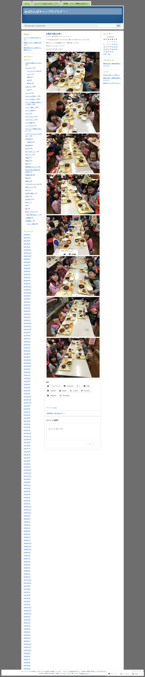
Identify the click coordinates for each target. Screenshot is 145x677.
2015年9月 (27, 296)
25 (114, 49)
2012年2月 (27, 427)
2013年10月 (27, 366)
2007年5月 (27, 598)
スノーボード (29, 126)
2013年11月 (27, 363)
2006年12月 (27, 607)
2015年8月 (27, 299)
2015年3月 (27, 314)
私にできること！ (30, 151)
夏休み (29, 83)
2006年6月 (27, 626)
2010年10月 (27, 476)
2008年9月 (27, 552)
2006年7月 (27, 623)
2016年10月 (27, 256)
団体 (26, 178)
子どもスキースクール (32, 184)
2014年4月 (27, 348)
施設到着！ (50, 413)
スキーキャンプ (30, 119)
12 (116, 44)
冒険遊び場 (28, 175)
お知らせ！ (28, 86)
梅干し (27, 202)
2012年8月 (27, 409)
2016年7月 (27, 265)
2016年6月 (27, 268)
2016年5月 (27, 271)
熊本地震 (28, 145)
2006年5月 (27, 629)
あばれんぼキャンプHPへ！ (111, 75)
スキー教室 (28, 122)
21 (106, 49)
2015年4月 (27, 311)
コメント (91, 444)
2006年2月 (27, 638)
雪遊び (27, 157)
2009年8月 (27, 519)
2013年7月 (27, 375)
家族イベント (29, 187)
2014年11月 (27, 326)
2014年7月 (27, 338)
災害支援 (28, 139)
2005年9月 (27, 653)
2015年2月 (27, 317)
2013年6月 (27, 378)
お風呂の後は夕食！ (54, 34)
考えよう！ (28, 154)
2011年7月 (27, 448)
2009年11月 (27, 509)
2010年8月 (27, 482)
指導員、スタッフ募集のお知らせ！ (76, 4)
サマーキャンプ (30, 116)
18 (114, 47)
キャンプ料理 (29, 110)
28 (106, 52)
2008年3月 (27, 571)
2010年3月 (27, 497)
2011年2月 (27, 464)
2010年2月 (27, 500)
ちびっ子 (28, 93)
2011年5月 (27, 454)
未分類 (27, 199)
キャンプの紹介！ (30, 99)
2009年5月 (27, 528)
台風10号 (30, 142)
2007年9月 (27, 586)
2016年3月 (27, 277)
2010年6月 (27, 488)
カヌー (29, 74)
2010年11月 (27, 473)
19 (116, 47)
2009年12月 (27, 506)
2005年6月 (27, 662)
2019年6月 (27, 234)
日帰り (27, 196)
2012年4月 (27, 421)
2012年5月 (27, 418)
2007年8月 (27, 589)
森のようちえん (30, 211)
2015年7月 (27, 302)
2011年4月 (27, 458)
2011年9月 (27, 442)
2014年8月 (27, 335)
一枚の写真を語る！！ (32, 215)
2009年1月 (27, 540)
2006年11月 (27, 610)
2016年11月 (27, 253)
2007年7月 (27, 592)
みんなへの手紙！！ (31, 96)
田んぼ (27, 148)
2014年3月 (27, 351)
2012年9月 (27, 406)
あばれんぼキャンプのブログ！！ (46, 11)
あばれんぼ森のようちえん (33, 63)
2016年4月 (27, 274)
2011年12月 (27, 433)
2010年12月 (27, 470)
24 (112, 49)
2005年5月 (27, 665)
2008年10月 (27, 549)
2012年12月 (27, 396)
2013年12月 (27, 360)
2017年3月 (27, 241)
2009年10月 (27, 513)
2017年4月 (27, 237)
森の (26, 208)
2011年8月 (27, 445)
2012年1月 (27, 430)
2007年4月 (27, 601)
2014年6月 (27, 341)
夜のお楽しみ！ (59, 413)
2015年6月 (27, 305)
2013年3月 (27, 387)
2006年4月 (27, 632)
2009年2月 (27, 537)
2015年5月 (27, 308)
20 (104, 49)
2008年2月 (27, 574)
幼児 (26, 190)
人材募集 (28, 218)
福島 (28, 77)
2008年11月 (27, 546)
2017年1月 (27, 247)
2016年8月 (27, 262)
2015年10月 (27, 293)
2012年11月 (27, 399)
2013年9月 (27, 369)
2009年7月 (27, 522)
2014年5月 (27, 344)
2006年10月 (27, 613)
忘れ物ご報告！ (30, 193)
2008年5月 (27, 565)
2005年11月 (27, 647)
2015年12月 (27, 286)
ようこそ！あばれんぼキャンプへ (46, 4)
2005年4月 (27, 668)
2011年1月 (27, 467)
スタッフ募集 (31, 224)
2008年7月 (27, 558)
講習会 (27, 161)
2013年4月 (27, 384)
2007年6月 (27, 595)
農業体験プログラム (31, 167)
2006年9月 (27, 616)
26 (116, 49)
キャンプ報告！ (30, 107)
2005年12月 (27, 644)
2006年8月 (27, 620)
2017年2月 (27, 244)
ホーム (27, 4)
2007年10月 (27, 583)
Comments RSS (40, 25)
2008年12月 (27, 543)
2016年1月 (27, 283)
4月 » (109, 54)
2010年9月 (27, 479)
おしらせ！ (28, 68)
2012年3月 (27, 424)
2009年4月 (27, 531)
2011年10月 (27, 439)
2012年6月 (27, 415)
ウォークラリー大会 (33, 71)
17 (112, 47)
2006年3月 (27, 635)
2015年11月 (27, 289)
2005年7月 (27, 659)
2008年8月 (27, 555)
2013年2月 (27, 390)
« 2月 (104, 54)
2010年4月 (27, 494)
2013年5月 (27, 381)
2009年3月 (27, 534)
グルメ (27, 113)
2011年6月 (27, 451)
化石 (28, 80)
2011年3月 (27, 461)
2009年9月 (27, 516)
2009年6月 (27, 525)
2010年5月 (27, 491)
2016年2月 (27, 280)
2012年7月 (27, 412)
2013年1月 (27, 393)
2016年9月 (27, 259)
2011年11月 (27, 436)
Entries (30, 25)
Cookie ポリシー (84, 673)
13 (104, 47)
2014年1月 (27, 357)
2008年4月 (27, 568)
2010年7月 (27, 485)
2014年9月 (27, 332)
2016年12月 (27, 250)
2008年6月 (27, 561)
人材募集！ (28, 221)
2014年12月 (27, 323)
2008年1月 (27, 577)
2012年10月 (27, 403)
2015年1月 (27, 320)
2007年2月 (27, 604)
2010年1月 (27, 503)
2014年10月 (27, 329)
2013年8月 (27, 372)
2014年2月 (27, 354)
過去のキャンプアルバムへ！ (112, 83)
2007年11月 (27, 580)
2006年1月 (27, 641)
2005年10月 (27, 650)
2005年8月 (27, 656)
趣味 (26, 164)
